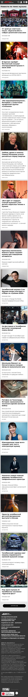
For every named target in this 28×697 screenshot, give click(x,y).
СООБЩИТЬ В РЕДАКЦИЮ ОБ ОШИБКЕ (12, 638)
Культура (5, 303)
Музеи (4, 419)
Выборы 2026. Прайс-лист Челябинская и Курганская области (13, 635)
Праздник (5, 77)
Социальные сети (7, 625)
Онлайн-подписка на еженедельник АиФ (8, 619)
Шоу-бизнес (6, 129)
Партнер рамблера (14, 689)
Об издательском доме (9, 617)
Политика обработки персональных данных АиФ (10, 631)
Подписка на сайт (7, 622)
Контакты (18, 622)
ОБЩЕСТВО (5, 38)
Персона (5, 177)
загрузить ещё (14, 605)
